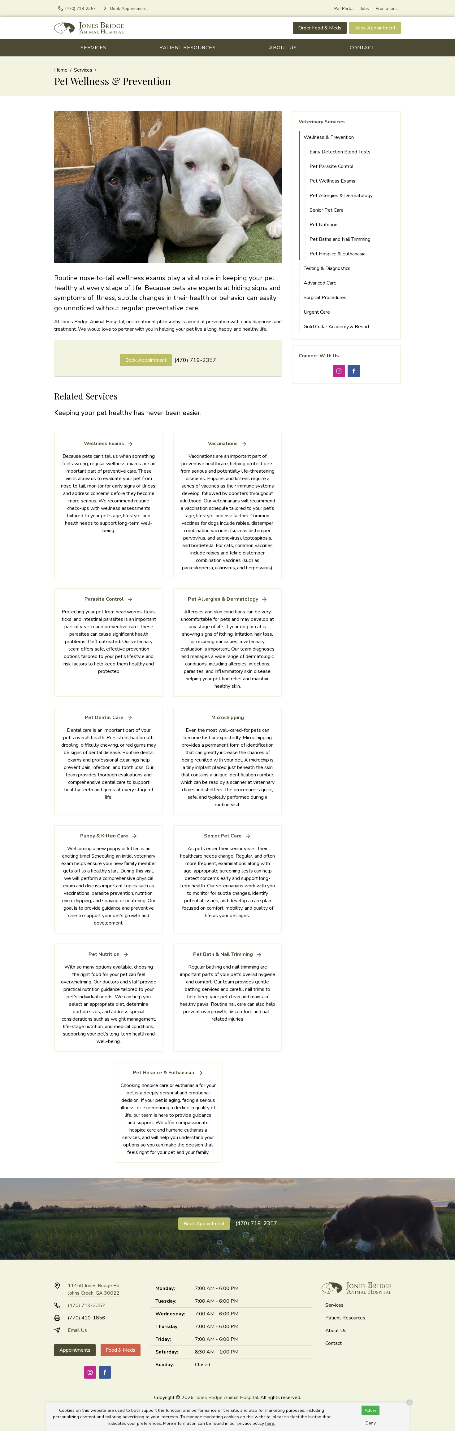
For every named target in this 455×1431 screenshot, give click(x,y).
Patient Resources (187, 47)
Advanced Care (320, 283)
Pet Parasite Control (331, 166)
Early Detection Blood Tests (340, 151)
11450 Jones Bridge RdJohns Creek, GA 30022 (93, 1289)
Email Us (77, 1330)
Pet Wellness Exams (332, 181)
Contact (362, 47)
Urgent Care (317, 312)
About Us (283, 47)
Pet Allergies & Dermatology (341, 195)
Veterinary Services (322, 121)
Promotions (387, 8)
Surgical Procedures (325, 297)
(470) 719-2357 (195, 360)
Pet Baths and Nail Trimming (340, 239)
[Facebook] (354, 371)
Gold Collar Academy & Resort (337, 326)
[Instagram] (339, 371)
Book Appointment (375, 27)
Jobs (365, 8)
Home (60, 70)
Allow (370, 1410)
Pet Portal (344, 8)
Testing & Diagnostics (327, 268)
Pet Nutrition (323, 224)
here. (270, 1423)
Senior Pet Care (327, 210)
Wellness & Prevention (329, 137)
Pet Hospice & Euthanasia (338, 253)
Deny (371, 1423)
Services (93, 47)
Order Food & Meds (319, 27)
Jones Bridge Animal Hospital (226, 1397)
